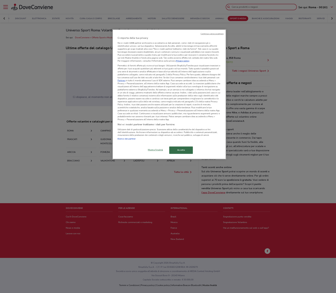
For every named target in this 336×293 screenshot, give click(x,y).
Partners (121, 80)
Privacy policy (182, 60)
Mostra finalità (155, 149)
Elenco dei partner (127, 138)
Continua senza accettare (212, 33)
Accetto (181, 150)
